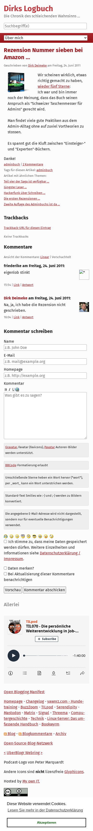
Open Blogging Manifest (24, 692)
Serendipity (67, 707)
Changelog (35, 701)
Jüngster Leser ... (15, 187)
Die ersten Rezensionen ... (22, 198)
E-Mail (9, 355)
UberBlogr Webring (23, 752)
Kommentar (14, 383)
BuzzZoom (29, 707)
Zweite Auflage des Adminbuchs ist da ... (32, 204)
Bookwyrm (50, 724)
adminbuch (12, 164)
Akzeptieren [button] (46, 822)
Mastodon (12, 713)
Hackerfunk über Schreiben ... (24, 193)
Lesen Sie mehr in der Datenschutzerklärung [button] (45, 810)
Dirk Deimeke (37, 65)
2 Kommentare (33, 164)
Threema (60, 713)
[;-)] (51, 536)
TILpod (47, 707)
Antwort (27, 285)
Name (9, 341)
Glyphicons (73, 771)
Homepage (13, 369)
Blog (11, 733)
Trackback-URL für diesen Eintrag (27, 228)
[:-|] (17, 536)
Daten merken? (21, 568)
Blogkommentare (36, 733)
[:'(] (6, 536)
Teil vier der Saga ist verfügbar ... (26, 181)
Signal (43, 713)
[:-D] (40, 536)
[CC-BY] (16, 792)
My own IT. (31, 781)
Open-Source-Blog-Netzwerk (28, 743)
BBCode (10, 465)
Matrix (29, 713)
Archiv (61, 733)
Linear (44, 257)
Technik (37, 718)
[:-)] (11, 536)
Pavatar (49, 447)
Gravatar (11, 447)
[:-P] (46, 536)
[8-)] (34, 536)
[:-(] (29, 536)
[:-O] (23, 536)
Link (17, 285)
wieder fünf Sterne (54, 86)
